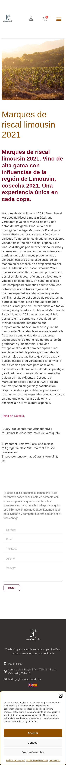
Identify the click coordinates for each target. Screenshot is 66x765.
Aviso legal (54, 760)
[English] (31, 685)
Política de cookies (15, 760)
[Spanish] (35, 685)
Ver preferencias (33, 752)
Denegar (33, 742)
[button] (60, 695)
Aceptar (33, 733)
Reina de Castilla (13, 415)
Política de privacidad (37, 760)
